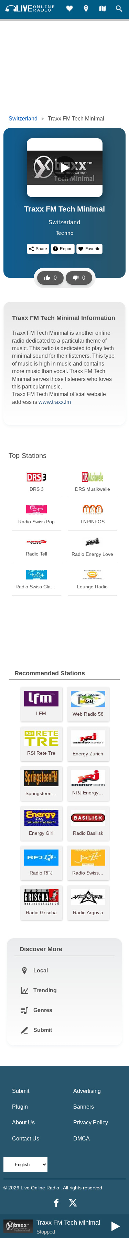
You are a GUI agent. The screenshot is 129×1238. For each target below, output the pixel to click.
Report (66, 248)
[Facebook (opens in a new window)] (56, 1203)
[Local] (86, 9)
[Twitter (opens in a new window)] (73, 1203)
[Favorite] (69, 9)
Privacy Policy (90, 1122)
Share (41, 248)
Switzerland (23, 119)
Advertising (87, 1091)
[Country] (102, 9)
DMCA (81, 1138)
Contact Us (25, 1138)
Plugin (20, 1107)
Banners (83, 1107)
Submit (20, 1091)
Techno (65, 233)
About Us (23, 1122)
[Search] (119, 9)
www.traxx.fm (55, 402)
